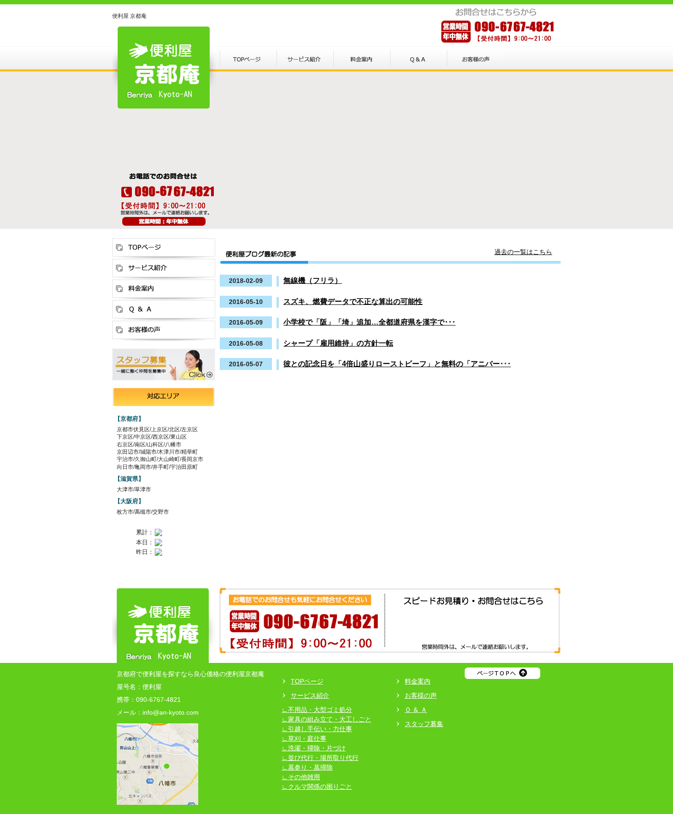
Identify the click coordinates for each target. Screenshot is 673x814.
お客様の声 (421, 695)
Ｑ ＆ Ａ (416, 709)
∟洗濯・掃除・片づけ (314, 748)
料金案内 (417, 681)
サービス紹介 (310, 695)
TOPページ (307, 681)
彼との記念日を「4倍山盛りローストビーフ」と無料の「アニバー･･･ (397, 363)
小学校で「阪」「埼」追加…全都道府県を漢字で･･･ (369, 322)
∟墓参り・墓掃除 (307, 767)
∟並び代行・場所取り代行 (320, 757)
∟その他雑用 (301, 777)
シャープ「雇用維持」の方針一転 (338, 343)
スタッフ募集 (424, 723)
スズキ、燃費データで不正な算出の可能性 (353, 301)
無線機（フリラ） (312, 280)
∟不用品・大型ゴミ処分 (317, 709)
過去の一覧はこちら (523, 251)
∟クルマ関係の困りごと (317, 786)
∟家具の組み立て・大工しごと (326, 719)
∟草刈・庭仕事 (304, 738)
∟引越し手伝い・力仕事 (317, 729)
